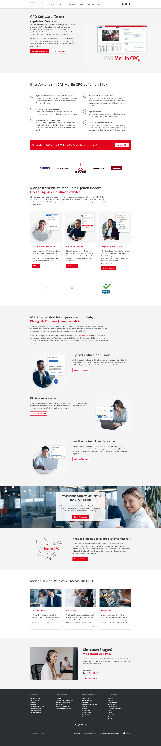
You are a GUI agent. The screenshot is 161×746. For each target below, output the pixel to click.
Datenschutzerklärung (90, 733)
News (109, 710)
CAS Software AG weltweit (115, 708)
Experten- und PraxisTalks (89, 704)
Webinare (85, 702)
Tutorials (84, 706)
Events (110, 712)
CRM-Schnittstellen (35, 708)
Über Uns (110, 698)
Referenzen (71, 4)
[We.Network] (86, 725)
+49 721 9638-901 (92, 673)
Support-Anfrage (87, 700)
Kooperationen (112, 706)
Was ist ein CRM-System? (63, 702)
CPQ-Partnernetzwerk (88, 717)
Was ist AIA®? (60, 704)
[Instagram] (79, 725)
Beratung (84, 708)
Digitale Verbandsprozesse (63, 708)
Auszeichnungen (112, 704)
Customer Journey (84, 336)
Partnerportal (86, 715)
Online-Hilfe (85, 698)
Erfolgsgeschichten (35, 712)
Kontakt (110, 719)
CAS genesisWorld (35, 698)
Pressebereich (112, 717)
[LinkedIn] (75, 725)
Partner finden (86, 710)
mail (126, 4)
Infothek (58, 698)
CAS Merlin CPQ (34, 700)
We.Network (33, 704)
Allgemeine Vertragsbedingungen (109, 733)
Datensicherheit (112, 702)
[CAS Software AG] (36, 4)
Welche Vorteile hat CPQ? (63, 706)
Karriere (110, 700)
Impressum (77, 733)
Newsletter (111, 715)
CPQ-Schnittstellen (35, 710)
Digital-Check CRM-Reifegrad (64, 700)
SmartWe (32, 702)
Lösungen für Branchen (37, 706)
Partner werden (86, 712)
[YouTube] (82, 725)
